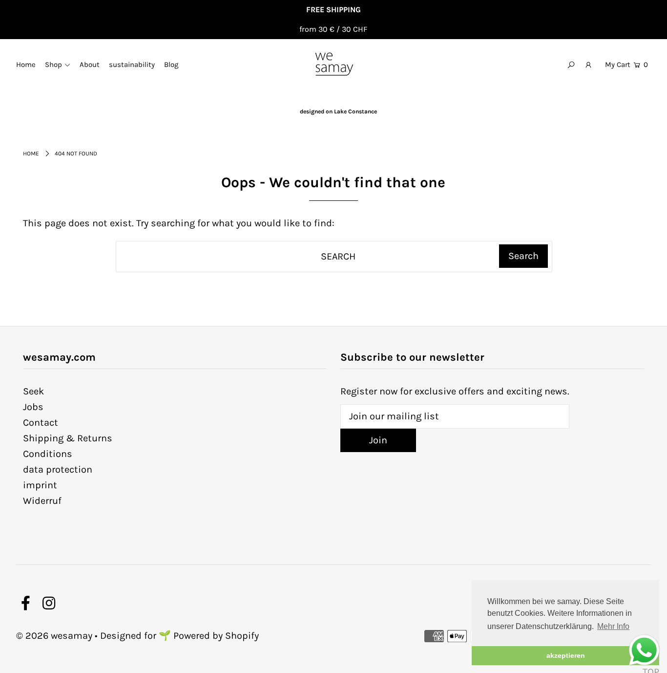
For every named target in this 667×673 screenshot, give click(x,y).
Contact (40, 422)
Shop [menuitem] (53, 64)
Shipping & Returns (67, 438)
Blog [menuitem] (171, 64)
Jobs (33, 406)
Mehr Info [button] (613, 626)
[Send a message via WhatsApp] (644, 650)
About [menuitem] (90, 64)
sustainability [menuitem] (132, 64)
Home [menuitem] (26, 64)
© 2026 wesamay (54, 635)
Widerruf (42, 500)
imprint (40, 485)
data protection (57, 469)
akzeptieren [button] (565, 655)
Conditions (47, 453)
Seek (33, 391)
